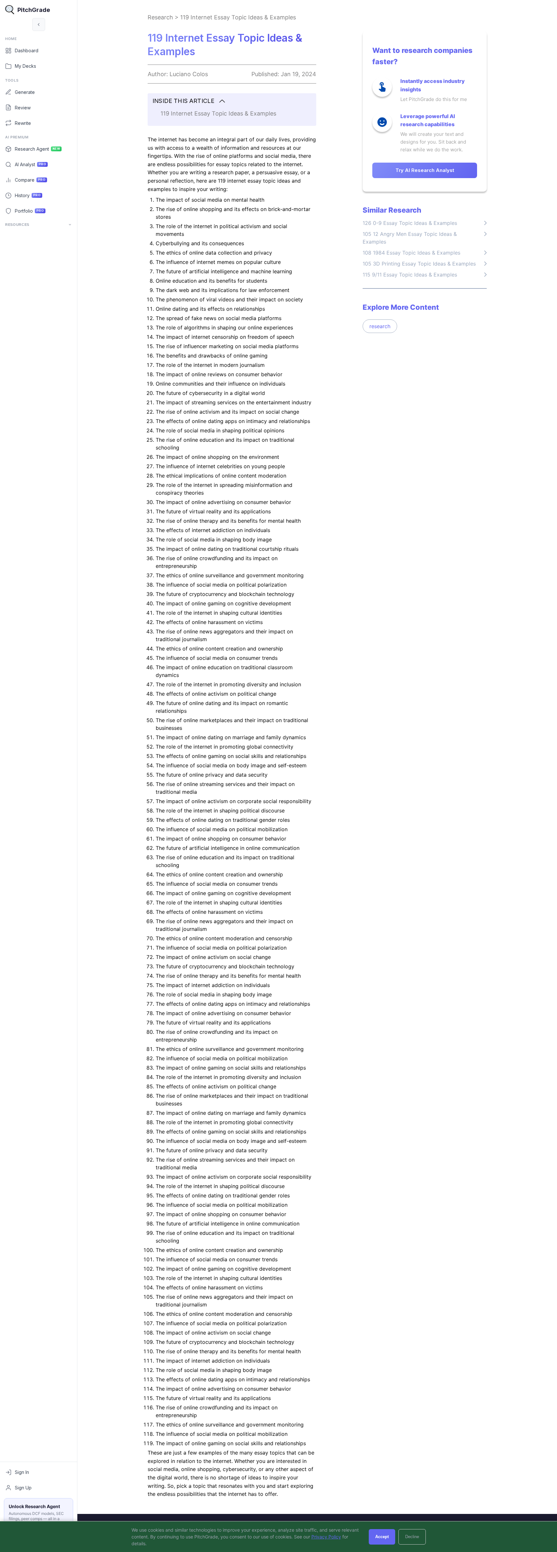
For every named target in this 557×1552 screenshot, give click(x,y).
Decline (412, 1536)
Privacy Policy (326, 1536)
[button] (231, 101)
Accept (382, 1536)
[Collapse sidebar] (38, 24)
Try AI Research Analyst (425, 170)
